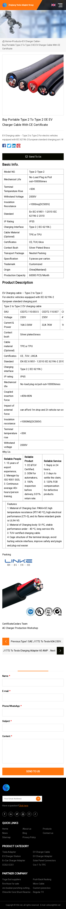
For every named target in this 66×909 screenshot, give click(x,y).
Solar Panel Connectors (44, 860)
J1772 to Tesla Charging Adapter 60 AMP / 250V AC (26, 651)
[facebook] (4, 814)
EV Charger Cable (30, 41)
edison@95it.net (53, 905)
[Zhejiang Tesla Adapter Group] (17, 787)
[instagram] (29, 814)
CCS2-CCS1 (8, 865)
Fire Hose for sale (10, 883)
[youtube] (23, 814)
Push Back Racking (42, 879)
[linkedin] (10, 814)
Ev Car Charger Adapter (13, 860)
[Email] (38, 798)
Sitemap (6, 837)
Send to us (35, 156)
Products (16, 41)
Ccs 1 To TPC (39, 865)
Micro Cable (38, 883)
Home (8, 41)
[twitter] (17, 814)
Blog (25, 833)
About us (27, 829)
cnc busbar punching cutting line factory (15, 888)
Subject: (7, 721)
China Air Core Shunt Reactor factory (16, 892)
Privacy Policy (29, 837)
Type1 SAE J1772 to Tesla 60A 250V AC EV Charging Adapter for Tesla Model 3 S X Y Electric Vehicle (41, 642)
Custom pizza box (41, 888)
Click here (23, 805)
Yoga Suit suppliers (11, 879)
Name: (6, 676)
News (5, 833)
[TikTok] (35, 814)
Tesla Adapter (9, 852)
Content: (7, 736)
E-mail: (6, 691)
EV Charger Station (11, 856)
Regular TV (38, 892)
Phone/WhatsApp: (12, 706)
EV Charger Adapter (42, 856)
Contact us (48, 833)
